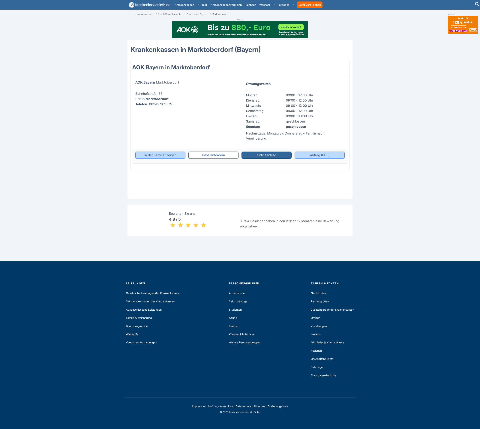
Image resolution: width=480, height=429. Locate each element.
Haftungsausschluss (220, 406)
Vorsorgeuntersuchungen (141, 342)
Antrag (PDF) (319, 155)
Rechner (250, 4)
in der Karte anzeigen (160, 155)
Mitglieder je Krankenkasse (327, 342)
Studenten (235, 309)
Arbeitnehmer (237, 293)
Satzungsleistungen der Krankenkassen (150, 301)
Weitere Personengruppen (245, 342)
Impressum (199, 406)
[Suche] (477, 4)
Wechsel (264, 4)
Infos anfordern (213, 155)
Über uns (259, 406)
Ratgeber (283, 4)
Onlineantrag (266, 155)
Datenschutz (243, 406)
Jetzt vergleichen (310, 4)
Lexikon (315, 334)
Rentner (233, 326)
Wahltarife (132, 334)
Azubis (233, 317)
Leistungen (135, 283)
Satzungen (317, 367)
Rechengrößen (320, 301)
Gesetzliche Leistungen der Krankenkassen (152, 293)
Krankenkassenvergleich (226, 4)
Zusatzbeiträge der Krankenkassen (332, 309)
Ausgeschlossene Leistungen (144, 309)
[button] (197, 5)
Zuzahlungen (319, 326)
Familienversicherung (139, 317)
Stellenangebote (278, 406)
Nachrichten (318, 293)
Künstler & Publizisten (242, 334)
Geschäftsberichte (322, 358)
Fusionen (316, 350)
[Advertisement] (463, 95)
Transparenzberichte (323, 375)
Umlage (315, 317)
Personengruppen (244, 283)
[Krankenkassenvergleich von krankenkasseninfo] (149, 5)
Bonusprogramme (137, 326)
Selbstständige (238, 301)
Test (204, 4)
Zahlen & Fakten (325, 283)
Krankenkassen (184, 4)
